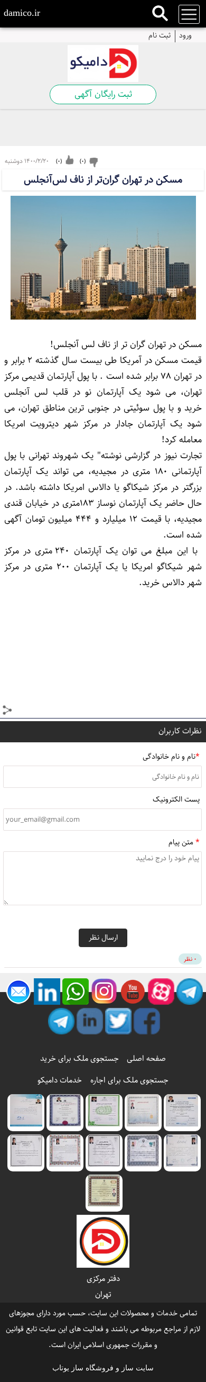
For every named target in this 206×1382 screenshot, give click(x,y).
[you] (132, 991)
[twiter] (118, 1021)
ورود (185, 35)
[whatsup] (75, 991)
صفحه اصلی (146, 1058)
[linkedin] (47, 991)
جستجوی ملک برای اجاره (129, 1080)
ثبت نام (159, 35)
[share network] (8, 712)
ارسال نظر (103, 937)
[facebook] (147, 1021)
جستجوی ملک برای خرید (79, 1058)
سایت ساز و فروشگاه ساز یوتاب (103, 1368)
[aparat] (161, 991)
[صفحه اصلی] (103, 63)
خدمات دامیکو (60, 1080)
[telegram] (189, 991)
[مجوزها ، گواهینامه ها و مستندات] (182, 1112)
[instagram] (104, 991)
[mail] (18, 991)
